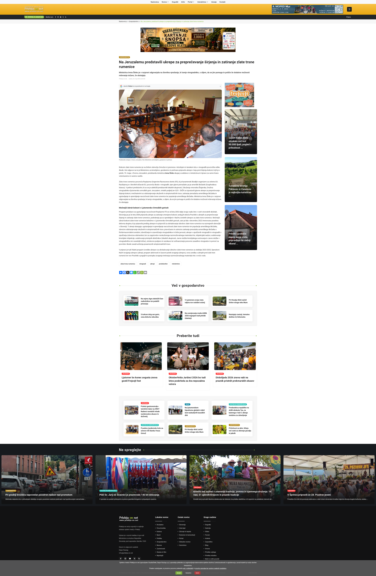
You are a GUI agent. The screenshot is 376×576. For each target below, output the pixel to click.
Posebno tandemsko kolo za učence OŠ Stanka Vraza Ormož (152, 430)
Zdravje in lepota (185, 531)
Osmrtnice (182, 545)
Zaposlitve (208, 542)
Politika (159, 538)
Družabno (160, 525)
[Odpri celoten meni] (349, 9)
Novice (164, 2)
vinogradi (142, 264)
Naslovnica (155, 2)
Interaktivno (201, 2)
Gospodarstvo (134, 21)
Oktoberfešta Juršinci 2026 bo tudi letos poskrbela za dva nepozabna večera (187, 380)
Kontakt (222, 2)
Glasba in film (161, 552)
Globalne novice (184, 542)
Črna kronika (161, 528)
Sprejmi (179, 573)
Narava (159, 545)
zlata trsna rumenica (128, 264)
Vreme (207, 549)
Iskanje (214, 2)
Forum (207, 535)
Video (207, 531)
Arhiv (183, 2)
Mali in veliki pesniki (212, 559)
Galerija (208, 528)
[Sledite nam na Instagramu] (58, 17)
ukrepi (152, 264)
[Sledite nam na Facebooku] (55, 17)
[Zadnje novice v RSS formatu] (65, 17)
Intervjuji (182, 528)
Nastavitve (188, 573)
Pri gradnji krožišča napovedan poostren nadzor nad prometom (38, 494)
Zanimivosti (161, 549)
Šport (158, 535)
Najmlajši (160, 555)
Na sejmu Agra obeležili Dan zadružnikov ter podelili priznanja (152, 301)
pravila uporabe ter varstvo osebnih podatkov (210, 568)
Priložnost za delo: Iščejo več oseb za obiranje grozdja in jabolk (240, 430)
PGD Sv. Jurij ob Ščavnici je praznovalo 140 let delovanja (129, 494)
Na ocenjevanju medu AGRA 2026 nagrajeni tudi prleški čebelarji (196, 315)
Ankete (207, 538)
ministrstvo (176, 264)
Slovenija (182, 525)
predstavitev (163, 264)
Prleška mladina (210, 555)
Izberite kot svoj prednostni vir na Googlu (136, 86)
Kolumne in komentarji (187, 535)
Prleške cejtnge (210, 552)
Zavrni (197, 573)
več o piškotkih (188, 568)
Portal (190, 2)
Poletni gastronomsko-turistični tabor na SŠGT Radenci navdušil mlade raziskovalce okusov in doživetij (150, 411)
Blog (206, 545)
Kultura (159, 531)
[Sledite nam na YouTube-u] (60, 17)
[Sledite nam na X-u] (63, 17)
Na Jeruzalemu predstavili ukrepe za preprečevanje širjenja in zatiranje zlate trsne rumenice (172, 21)
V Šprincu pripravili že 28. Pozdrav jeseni (309, 494)
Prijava (348, 17)
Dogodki (175, 2)
